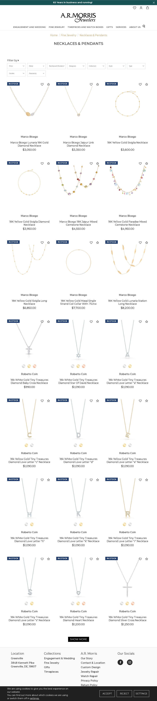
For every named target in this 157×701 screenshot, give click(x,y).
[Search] (144, 26)
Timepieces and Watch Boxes (85, 27)
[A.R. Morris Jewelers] (78, 17)
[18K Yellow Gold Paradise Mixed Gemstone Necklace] (128, 183)
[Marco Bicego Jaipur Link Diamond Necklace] (78, 104)
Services (121, 27)
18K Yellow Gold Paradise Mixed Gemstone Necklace (127, 223)
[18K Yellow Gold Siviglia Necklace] (128, 104)
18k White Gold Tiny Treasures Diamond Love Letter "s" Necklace (29, 619)
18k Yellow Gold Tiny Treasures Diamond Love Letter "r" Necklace (127, 540)
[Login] (141, 7)
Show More (78, 639)
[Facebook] (120, 662)
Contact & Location (93, 662)
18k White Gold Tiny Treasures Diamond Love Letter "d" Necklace (78, 462)
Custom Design (90, 667)
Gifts (47, 667)
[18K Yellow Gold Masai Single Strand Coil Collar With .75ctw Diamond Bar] (78, 262)
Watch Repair (89, 676)
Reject (124, 693)
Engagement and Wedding (29, 27)
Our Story (87, 658)
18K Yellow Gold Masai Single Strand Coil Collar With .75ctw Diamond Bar (78, 303)
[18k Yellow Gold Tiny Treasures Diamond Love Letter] (29, 420)
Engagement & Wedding (59, 658)
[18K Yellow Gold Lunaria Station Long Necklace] (128, 262)
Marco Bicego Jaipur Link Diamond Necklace (78, 144)
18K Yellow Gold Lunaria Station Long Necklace (127, 302)
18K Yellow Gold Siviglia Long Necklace (29, 302)
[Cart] (147, 7)
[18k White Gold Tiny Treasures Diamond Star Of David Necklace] (78, 341)
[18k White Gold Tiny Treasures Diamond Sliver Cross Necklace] (128, 578)
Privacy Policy (89, 680)
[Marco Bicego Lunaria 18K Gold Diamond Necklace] (29, 104)
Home (54, 35)
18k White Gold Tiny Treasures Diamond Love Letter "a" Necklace (127, 381)
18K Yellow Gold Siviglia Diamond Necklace (29, 223)
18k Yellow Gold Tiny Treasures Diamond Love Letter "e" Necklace (128, 461)
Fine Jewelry (57, 27)
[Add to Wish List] (42, 85)
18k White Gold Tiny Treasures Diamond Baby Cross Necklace (29, 381)
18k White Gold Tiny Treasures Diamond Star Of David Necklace (78, 381)
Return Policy (89, 685)
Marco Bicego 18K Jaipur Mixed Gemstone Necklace (78, 223)
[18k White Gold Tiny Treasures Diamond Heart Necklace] (78, 578)
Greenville (17, 658)
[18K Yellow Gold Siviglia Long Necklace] (29, 262)
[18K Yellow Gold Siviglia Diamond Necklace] (29, 183)
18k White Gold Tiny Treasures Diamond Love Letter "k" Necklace (78, 540)
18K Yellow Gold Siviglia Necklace (127, 142)
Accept (107, 693)
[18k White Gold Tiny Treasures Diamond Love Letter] (128, 341)
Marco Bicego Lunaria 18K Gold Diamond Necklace (29, 144)
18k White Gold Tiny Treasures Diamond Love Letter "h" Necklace (29, 541)
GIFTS (109, 27)
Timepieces (51, 671)
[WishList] (134, 7)
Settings (141, 693)
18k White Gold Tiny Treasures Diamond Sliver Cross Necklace (127, 619)
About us (135, 27)
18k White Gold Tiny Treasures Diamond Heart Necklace (78, 619)
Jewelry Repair (90, 671)
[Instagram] (129, 662)
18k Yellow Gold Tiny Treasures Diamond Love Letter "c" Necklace (29, 461)
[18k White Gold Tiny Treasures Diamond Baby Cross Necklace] (29, 341)
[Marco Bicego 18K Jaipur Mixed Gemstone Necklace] (78, 183)
